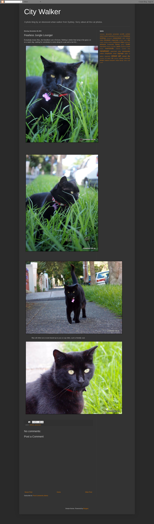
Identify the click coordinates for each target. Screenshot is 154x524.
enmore (32, 425)
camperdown (117, 38)
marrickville (109, 48)
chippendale (114, 40)
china (101, 40)
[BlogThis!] (35, 422)
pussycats (38, 425)
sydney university (124, 58)
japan (118, 46)
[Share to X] (38, 422)
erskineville (110, 44)
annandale (116, 34)
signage (121, 53)
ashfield (127, 34)
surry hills (110, 58)
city (128, 40)
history (108, 46)
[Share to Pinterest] (42, 422)
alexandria (109, 34)
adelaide (102, 34)
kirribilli (128, 46)
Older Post (88, 492)
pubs (119, 51)
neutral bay (126, 48)
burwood (109, 38)
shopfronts (108, 53)
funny (117, 44)
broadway (126, 36)
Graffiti (128, 44)
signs (126, 53)
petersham (114, 51)
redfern (102, 53)
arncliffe (122, 34)
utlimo (125, 60)
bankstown (111, 36)
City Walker (42, 12)
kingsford (123, 46)
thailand (107, 60)
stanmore (107, 56)
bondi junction (119, 36)
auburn (102, 36)
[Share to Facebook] (40, 422)
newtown (104, 51)
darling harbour (108, 42)
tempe (102, 60)
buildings (103, 38)
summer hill (103, 58)
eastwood (127, 42)
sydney (116, 58)
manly (101, 48)
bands (106, 36)
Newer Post (28, 492)
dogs (122, 42)
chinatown (107, 40)
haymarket (103, 46)
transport (112, 60)
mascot (118, 48)
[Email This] (33, 422)
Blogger (85, 508)
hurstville (113, 46)
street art (116, 56)
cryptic (101, 42)
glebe (122, 44)
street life (126, 56)
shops (115, 53)
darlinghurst (116, 42)
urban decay (119, 60)
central (128, 38)
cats (123, 38)
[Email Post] (29, 422)
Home (59, 492)
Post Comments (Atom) (40, 495)
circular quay (123, 40)
